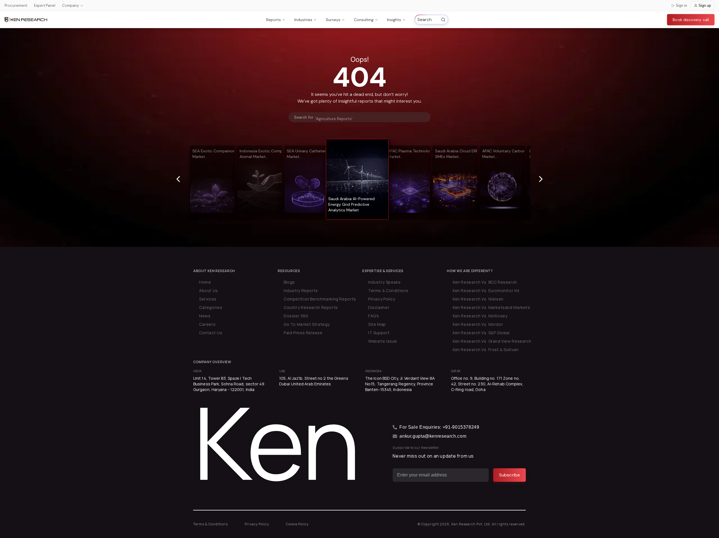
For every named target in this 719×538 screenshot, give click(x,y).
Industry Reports (301, 290)
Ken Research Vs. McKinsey (480, 315)
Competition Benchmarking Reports (320, 299)
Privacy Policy (381, 299)
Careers (207, 324)
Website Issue (382, 341)
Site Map (377, 324)
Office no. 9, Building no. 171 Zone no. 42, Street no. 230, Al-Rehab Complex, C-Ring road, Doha (487, 384)
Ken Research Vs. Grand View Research (492, 341)
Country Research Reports (311, 307)
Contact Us (210, 332)
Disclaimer (378, 307)
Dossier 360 (296, 315)
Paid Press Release (303, 332)
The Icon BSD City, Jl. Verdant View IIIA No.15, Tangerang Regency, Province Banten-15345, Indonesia (400, 384)
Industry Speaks (384, 282)
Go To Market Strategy (307, 324)
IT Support (379, 332)
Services (208, 299)
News (204, 315)
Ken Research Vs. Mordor (478, 324)
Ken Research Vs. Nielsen (478, 299)
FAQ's (373, 315)
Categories (210, 307)
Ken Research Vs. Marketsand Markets (491, 307)
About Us (208, 290)
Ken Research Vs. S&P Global (481, 332)
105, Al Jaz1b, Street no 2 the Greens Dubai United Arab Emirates (313, 381)
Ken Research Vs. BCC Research (485, 282)
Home (205, 282)
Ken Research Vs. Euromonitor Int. (486, 290)
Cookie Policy (297, 524)
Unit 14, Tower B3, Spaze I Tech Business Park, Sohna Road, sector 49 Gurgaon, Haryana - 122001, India (229, 384)
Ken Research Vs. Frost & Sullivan (485, 349)
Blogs (289, 282)
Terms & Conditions (388, 290)
